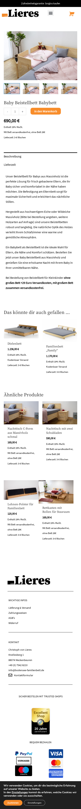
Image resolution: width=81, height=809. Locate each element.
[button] (50, 13)
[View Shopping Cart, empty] (70, 14)
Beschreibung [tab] (12, 156)
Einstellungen (20, 792)
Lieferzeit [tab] (10, 164)
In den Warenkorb (45, 111)
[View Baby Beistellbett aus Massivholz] (12, 88)
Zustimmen (13, 802)
